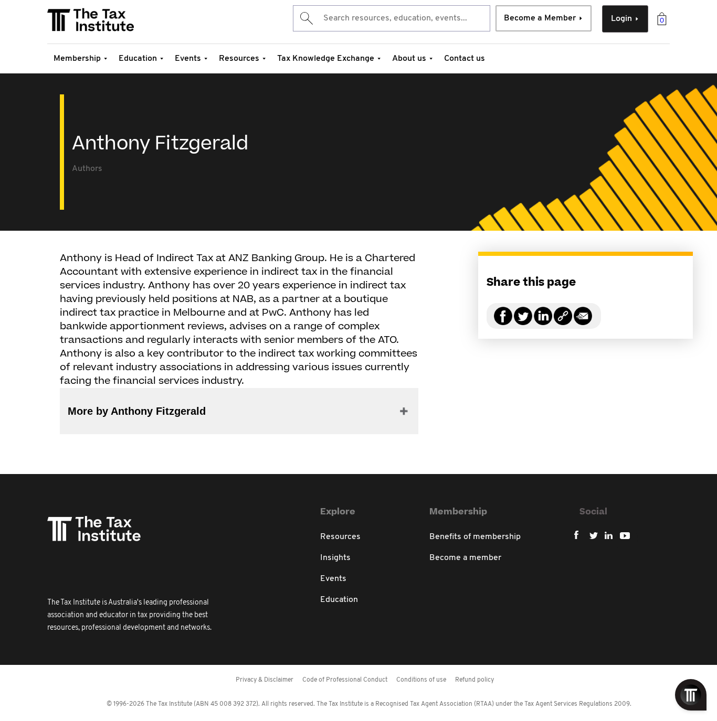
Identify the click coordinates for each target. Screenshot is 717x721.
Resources (239, 59)
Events (188, 59)
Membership (77, 59)
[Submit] (305, 18)
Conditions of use (421, 680)
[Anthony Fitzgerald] (563, 322)
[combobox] (391, 18)
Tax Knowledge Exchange (325, 59)
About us (409, 59)
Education (138, 59)
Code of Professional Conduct (344, 680)
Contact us (464, 59)
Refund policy (474, 680)
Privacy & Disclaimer (264, 680)
